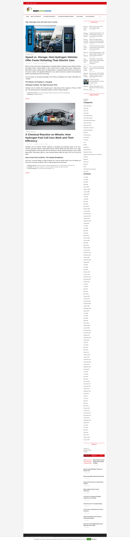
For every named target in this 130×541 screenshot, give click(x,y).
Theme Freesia (33, 536)
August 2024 (86, 223)
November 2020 (87, 303)
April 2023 (86, 242)
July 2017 (86, 396)
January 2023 (87, 250)
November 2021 (87, 279)
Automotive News (29, 54)
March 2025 (86, 206)
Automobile (86, 113)
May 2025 (86, 201)
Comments (94, 455)
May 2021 (86, 289)
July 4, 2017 (86, 520)
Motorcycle (86, 161)
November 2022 (87, 255)
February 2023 (87, 247)
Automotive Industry (49, 16)
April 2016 (86, 432)
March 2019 (86, 352)
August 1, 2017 (87, 513)
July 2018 (86, 371)
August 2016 (86, 422)
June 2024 (86, 228)
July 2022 (86, 264)
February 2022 (87, 272)
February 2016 (87, 437)
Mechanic (86, 157)
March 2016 (86, 434)
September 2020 (87, 308)
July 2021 (86, 284)
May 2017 (86, 400)
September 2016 (87, 420)
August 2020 (86, 311)
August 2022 (86, 262)
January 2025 (87, 211)
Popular (87, 455)
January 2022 (87, 274)
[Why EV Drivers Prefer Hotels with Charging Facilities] (88, 460)
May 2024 (86, 230)
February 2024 (87, 238)
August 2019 (86, 340)
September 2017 (87, 391)
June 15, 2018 (86, 478)
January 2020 (87, 328)
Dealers (85, 144)
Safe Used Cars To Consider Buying (93, 503)
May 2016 (86, 430)
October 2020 (87, 306)
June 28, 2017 (86, 527)
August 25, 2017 (87, 485)
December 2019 (87, 330)
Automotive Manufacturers (66, 16)
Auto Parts (86, 110)
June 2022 (86, 267)
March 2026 (86, 187)
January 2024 (87, 240)
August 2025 (86, 194)
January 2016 (87, 439)
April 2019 (86, 349)
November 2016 (87, 415)
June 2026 (86, 179)
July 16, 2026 (96, 465)
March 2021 (86, 293)
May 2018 (86, 376)
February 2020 (87, 325)
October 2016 (87, 417)
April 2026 (86, 184)
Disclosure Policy (87, 450)
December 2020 (87, 301)
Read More (94, 539)
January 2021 (87, 298)
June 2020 (86, 315)
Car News (86, 140)
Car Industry (86, 137)
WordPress (39, 536)
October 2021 (87, 281)
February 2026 (87, 189)
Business (86, 132)
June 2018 (86, 374)
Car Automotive (90, 16)
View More (29, 98)
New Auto (86, 164)
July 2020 (86, 313)
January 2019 (87, 357)
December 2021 (87, 276)
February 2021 (87, 296)
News (85, 166)
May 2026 (86, 182)
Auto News (86, 108)
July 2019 (86, 342)
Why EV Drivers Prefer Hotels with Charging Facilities (98, 461)
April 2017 (86, 403)
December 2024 (87, 213)
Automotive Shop (87, 125)
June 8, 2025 (28, 63)
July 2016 (86, 425)
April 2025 (86, 204)
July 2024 (86, 225)
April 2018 (86, 379)
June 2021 (86, 286)
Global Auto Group (88, 152)
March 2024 (86, 235)
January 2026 (87, 191)
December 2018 (87, 359)
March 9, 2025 (29, 144)
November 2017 (87, 386)
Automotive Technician (89, 127)
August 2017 (86, 393)
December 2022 (87, 252)
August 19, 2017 (87, 500)
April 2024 (86, 233)
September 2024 (87, 221)
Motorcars (86, 159)
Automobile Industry (30, 131)
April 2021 (86, 291)
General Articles (87, 149)
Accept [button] (89, 539)
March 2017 (86, 405)
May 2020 (86, 318)
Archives (85, 100)
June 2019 (86, 345)
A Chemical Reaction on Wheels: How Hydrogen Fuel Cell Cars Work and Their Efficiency (49, 137)
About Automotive (36, 16)
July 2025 (86, 196)
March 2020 (86, 323)
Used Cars (86, 171)
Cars (85, 142)
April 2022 (86, 269)
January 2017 (87, 410)
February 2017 (87, 408)
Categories (86, 99)
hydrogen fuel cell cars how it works (40, 63)
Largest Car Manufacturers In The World (92, 154)
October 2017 (87, 388)
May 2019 (86, 347)
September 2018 (87, 366)
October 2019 (87, 335)
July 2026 (86, 177)
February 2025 (87, 208)
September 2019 (87, 337)
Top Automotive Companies (90, 169)
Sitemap (85, 451)
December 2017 (87, 383)
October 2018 (87, 364)
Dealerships (86, 147)
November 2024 (87, 216)
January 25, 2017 (87, 472)
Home (27, 16)
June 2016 (86, 427)
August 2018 (86, 369)
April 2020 (86, 320)
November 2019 (87, 332)
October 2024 (87, 218)
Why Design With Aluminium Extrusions (94, 476)
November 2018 (87, 362)
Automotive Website (88, 130)
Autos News (79, 16)
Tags (101, 455)
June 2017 (86, 398)
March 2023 (86, 245)
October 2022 (87, 257)
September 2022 (87, 259)
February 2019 (87, 354)
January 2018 (87, 381)
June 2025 (86, 199)
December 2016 (87, 413)
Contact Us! (86, 448)
